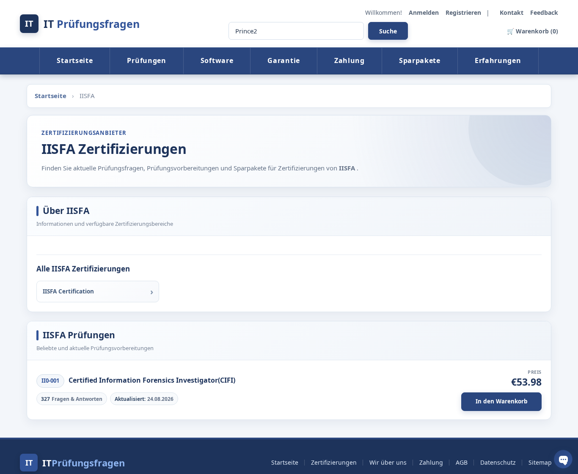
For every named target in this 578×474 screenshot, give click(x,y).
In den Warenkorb (502, 401)
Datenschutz (498, 462)
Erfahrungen (498, 60)
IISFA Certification (68, 291)
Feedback (544, 12)
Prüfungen (146, 60)
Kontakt (512, 12)
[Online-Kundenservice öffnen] (563, 459)
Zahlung (349, 60)
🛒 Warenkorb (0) (532, 31)
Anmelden (424, 12)
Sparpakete (419, 60)
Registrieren (464, 12)
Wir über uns (388, 462)
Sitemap (540, 462)
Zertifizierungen (334, 462)
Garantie (283, 60)
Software (217, 60)
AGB (462, 462)
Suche (388, 31)
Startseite (75, 60)
